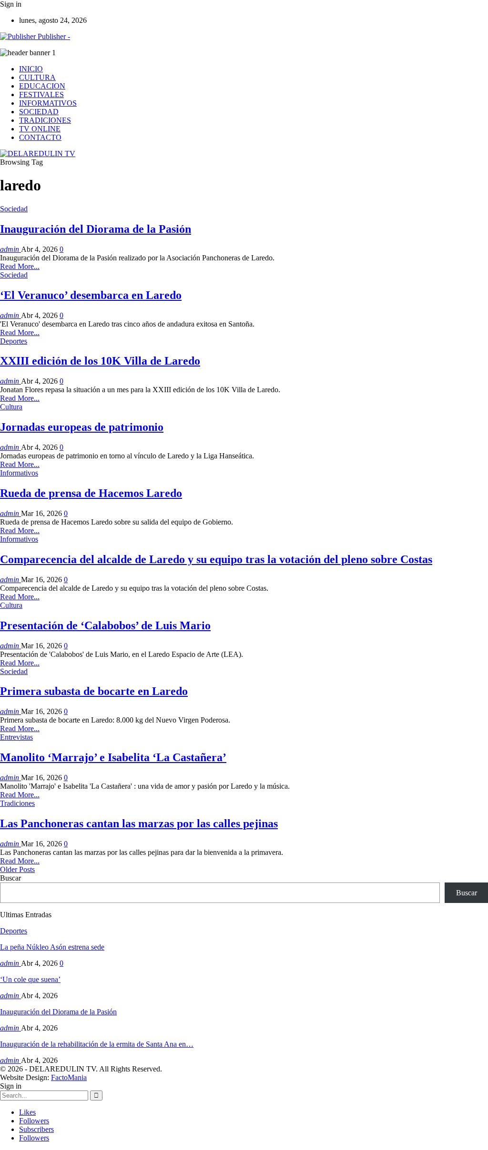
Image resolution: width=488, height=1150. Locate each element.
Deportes (13, 341)
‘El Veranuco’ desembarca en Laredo (91, 295)
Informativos (19, 473)
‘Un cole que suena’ (30, 979)
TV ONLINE (40, 129)
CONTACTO (40, 137)
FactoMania (69, 1077)
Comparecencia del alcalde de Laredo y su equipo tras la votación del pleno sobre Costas (216, 559)
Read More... (20, 266)
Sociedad (14, 209)
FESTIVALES (41, 94)
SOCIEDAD (39, 112)
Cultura (11, 407)
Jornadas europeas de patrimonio (81, 427)
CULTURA (37, 77)
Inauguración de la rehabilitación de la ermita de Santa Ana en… (96, 1044)
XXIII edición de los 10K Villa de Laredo (100, 361)
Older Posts (17, 869)
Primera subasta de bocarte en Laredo (94, 691)
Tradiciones (17, 803)
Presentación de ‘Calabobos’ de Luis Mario (105, 625)
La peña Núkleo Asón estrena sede (52, 947)
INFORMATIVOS (48, 103)
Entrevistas (16, 737)
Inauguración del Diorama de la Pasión (95, 229)
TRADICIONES (45, 120)
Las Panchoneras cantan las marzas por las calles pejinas (139, 823)
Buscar (10, 878)
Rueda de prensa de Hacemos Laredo (91, 493)
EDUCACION (42, 86)
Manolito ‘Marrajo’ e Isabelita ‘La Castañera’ (113, 757)
